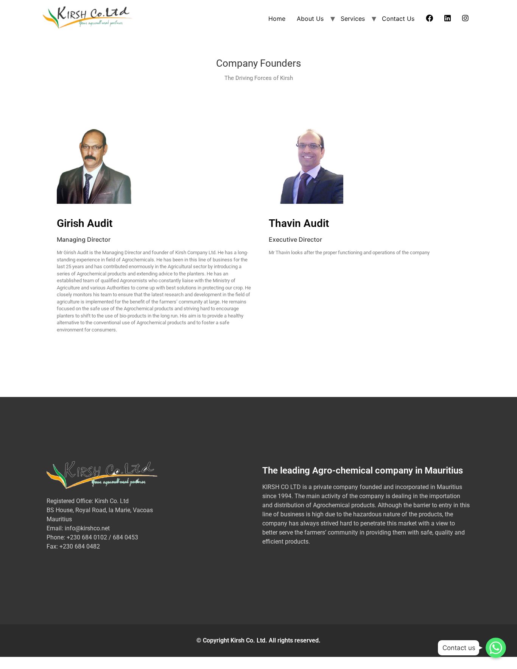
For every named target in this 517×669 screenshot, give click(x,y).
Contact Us (398, 18)
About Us (310, 18)
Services (353, 18)
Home (276, 18)
